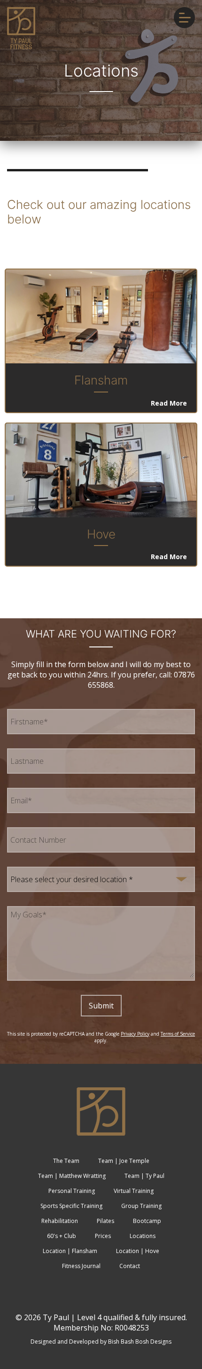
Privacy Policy (135, 1034)
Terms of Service (178, 1034)
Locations (142, 1236)
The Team (66, 1161)
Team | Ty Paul (144, 1176)
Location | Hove (137, 1251)
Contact (129, 1266)
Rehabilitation (59, 1221)
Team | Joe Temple (123, 1161)
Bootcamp (147, 1221)
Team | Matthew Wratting (72, 1176)
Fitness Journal (81, 1266)
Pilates (105, 1221)
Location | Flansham (70, 1251)
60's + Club (61, 1236)
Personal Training (71, 1191)
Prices (103, 1236)
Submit (101, 1005)
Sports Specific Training (71, 1206)
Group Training (141, 1206)
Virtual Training (134, 1191)
